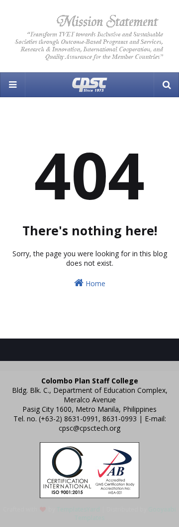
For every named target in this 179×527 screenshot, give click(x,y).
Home (94, 283)
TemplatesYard (78, 509)
